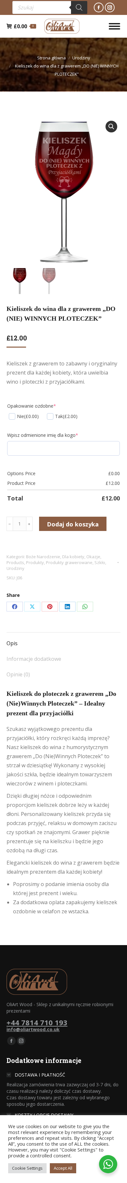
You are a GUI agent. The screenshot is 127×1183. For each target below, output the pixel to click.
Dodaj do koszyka (73, 524)
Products (15, 562)
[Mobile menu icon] (114, 26)
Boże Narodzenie (43, 557)
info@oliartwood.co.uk (33, 1029)
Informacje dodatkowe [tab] (34, 658)
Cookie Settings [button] (27, 1168)
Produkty (35, 562)
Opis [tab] (12, 643)
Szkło (99, 562)
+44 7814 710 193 (37, 1022)
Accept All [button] (63, 1168)
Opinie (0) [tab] (18, 674)
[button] (111, 126)
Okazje (93, 557)
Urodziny (15, 568)
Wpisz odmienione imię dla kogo (42, 435)
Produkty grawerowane (69, 562)
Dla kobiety (73, 557)
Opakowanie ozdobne (31, 406)
